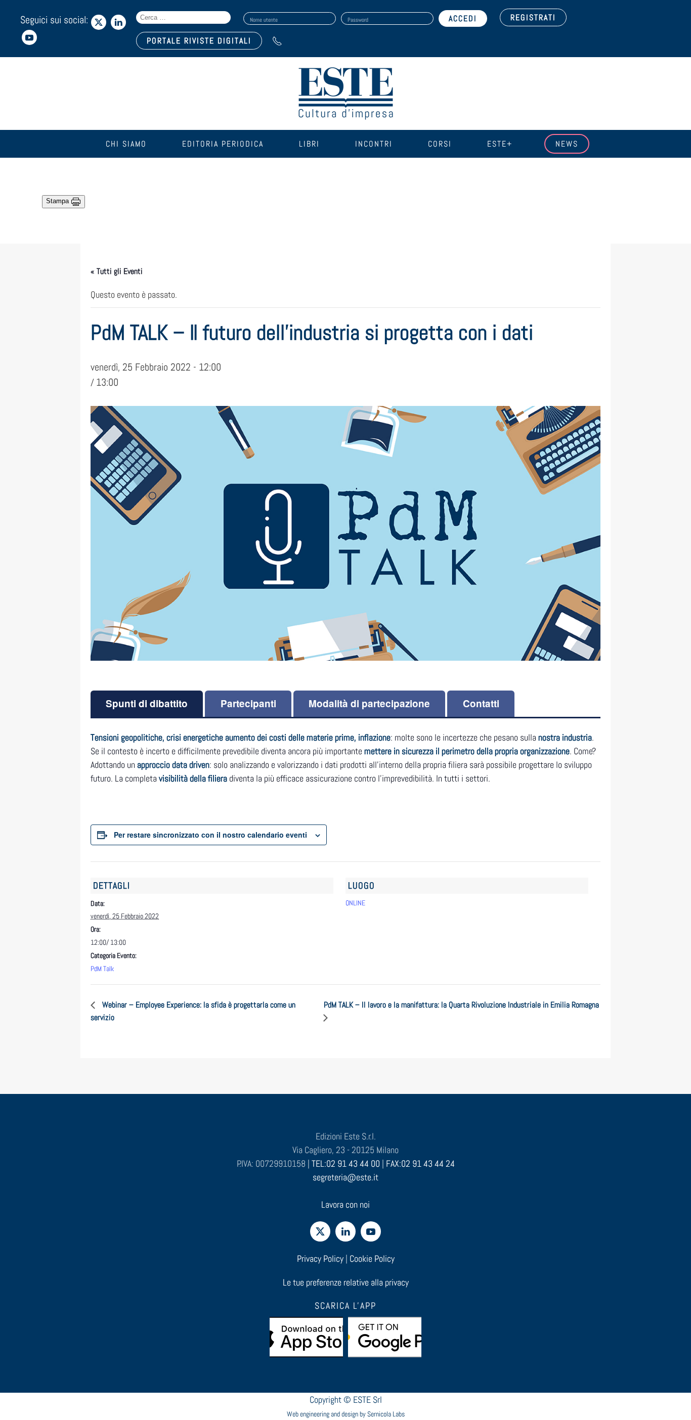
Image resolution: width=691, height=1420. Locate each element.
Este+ (499, 144)
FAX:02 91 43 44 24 (420, 1163)
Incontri (374, 144)
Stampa (58, 201)
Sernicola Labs (386, 1413)
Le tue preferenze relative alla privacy (346, 1282)
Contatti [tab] (481, 703)
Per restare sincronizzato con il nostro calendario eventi (210, 835)
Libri (309, 144)
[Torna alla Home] (345, 93)
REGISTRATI (533, 17)
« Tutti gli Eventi (117, 271)
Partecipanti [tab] (248, 703)
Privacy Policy (320, 1258)
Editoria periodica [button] (223, 144)
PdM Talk (102, 968)
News (566, 144)
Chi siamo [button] (126, 144)
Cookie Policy (372, 1258)
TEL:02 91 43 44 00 (346, 1163)
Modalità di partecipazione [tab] (369, 703)
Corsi (440, 144)
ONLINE (355, 902)
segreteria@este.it (345, 1177)
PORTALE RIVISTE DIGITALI (199, 40)
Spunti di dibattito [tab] (147, 703)
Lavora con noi (345, 1204)
